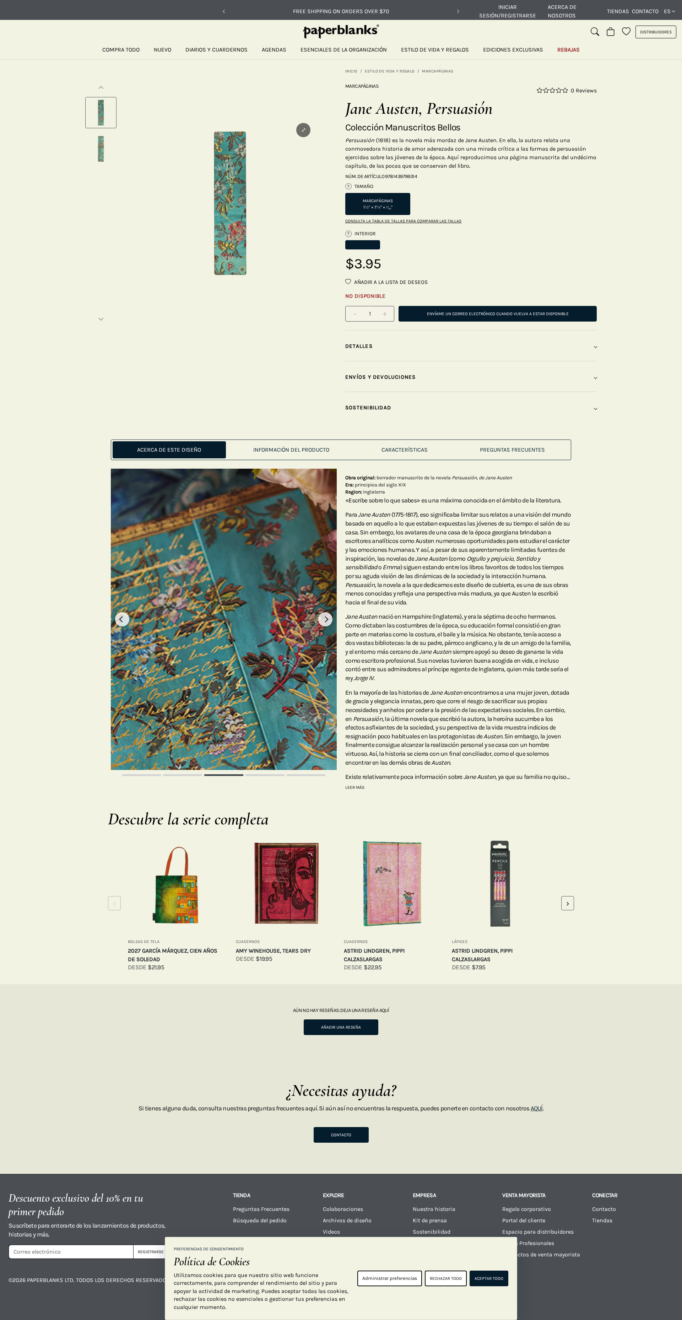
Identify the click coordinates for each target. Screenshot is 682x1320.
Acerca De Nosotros (562, 11)
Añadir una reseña (341, 1027)
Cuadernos (248, 941)
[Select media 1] (101, 112)
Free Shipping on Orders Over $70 (341, 11)
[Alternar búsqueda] (595, 32)
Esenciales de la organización (344, 49)
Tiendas (618, 11)
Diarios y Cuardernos (216, 49)
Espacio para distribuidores (538, 1231)
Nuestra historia (434, 1209)
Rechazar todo (446, 1278)
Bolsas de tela (143, 941)
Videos (331, 1231)
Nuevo (162, 49)
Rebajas (568, 49)
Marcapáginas (438, 71)
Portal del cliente (523, 1220)
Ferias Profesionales (528, 1243)
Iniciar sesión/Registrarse (507, 11)
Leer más (354, 787)
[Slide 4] (265, 775)
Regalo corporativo (526, 1209)
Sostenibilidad (431, 1231)
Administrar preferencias (389, 1278)
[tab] (169, 449)
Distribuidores (656, 31)
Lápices (459, 941)
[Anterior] (224, 11)
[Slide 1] (141, 775)
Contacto (645, 11)
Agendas (274, 49)
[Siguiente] (458, 11)
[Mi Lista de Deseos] (626, 32)
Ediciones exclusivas (513, 49)
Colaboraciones (343, 1209)
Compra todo (121, 49)
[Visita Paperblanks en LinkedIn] (621, 1285)
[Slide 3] (223, 775)
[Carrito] (610, 32)
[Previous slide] (122, 619)
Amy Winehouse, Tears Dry (273, 950)
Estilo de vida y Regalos (435, 49)
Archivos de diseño (347, 1220)
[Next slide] (325, 619)
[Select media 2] (101, 149)
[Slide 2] (182, 775)
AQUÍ (537, 1108)
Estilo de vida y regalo (390, 71)
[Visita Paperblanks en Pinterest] (658, 1285)
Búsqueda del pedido (260, 1220)
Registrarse (151, 1251)
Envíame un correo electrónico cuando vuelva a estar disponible (498, 313)
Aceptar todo (489, 1278)
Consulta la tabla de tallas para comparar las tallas (403, 221)
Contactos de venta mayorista (541, 1254)
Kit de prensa (430, 1220)
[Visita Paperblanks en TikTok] (584, 1285)
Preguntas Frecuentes (261, 1209)
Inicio (351, 71)
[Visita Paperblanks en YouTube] (547, 1285)
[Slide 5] (306, 775)
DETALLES (359, 346)
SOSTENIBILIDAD (368, 407)
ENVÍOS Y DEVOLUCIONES (380, 377)
